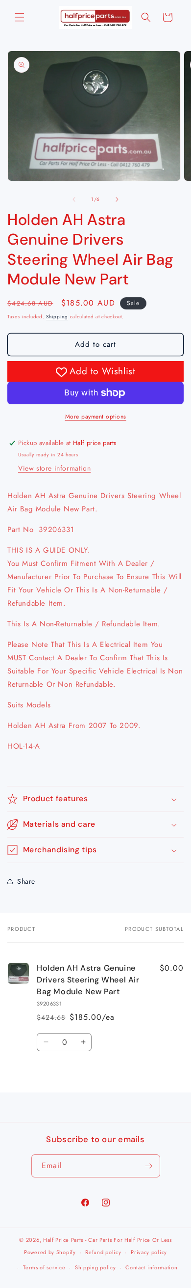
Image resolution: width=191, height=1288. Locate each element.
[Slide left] (74, 199)
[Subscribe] (149, 1165)
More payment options (95, 416)
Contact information (151, 1267)
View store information (54, 468)
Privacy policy (149, 1252)
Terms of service (44, 1267)
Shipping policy (95, 1267)
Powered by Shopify (50, 1252)
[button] (19, 17)
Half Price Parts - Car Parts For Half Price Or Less (107, 1240)
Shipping (57, 316)
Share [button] (26, 881)
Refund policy (103, 1252)
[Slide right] (117, 199)
